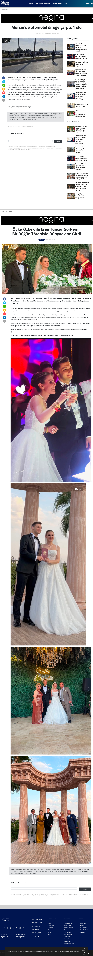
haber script (3, 954)
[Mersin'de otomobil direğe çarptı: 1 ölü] (32, 55)
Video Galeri (38, 923)
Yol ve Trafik (67, 925)
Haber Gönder (20, 939)
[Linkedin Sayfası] (14, 928)
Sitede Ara (83, 923)
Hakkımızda (4, 934)
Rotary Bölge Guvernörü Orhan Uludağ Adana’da (80, 196)
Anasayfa (4, 9)
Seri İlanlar (67, 939)
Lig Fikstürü (67, 932)
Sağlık (60, 4)
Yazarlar (37, 926)
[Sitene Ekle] (24, 928)
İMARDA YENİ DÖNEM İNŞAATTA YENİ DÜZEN (81, 64)
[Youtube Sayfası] (11, 928)
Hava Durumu (68, 923)
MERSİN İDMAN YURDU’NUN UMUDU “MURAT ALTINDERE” (81, 56)
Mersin (31, 4)
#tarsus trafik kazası (27, 126)
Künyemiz (38, 933)
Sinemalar (67, 937)
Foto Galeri (38, 919)
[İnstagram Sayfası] (8, 928)
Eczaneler (66, 930)
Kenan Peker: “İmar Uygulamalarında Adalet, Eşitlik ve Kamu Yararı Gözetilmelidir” (81, 96)
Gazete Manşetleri (69, 943)
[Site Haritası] (21, 928)
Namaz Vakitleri (68, 927)
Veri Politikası (4, 939)
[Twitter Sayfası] (4, 928)
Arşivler (37, 929)
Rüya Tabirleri (84, 930)
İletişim (36, 936)
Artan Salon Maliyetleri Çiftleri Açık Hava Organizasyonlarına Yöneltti (81, 47)
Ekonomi (47, 4)
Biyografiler (83, 927)
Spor (65, 4)
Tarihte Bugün (68, 934)
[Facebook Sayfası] (2, 928)
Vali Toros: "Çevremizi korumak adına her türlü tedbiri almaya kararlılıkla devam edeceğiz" (82, 186)
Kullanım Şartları (20, 934)
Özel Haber (39, 4)
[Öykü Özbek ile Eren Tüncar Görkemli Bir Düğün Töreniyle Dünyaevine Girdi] (47, 269)
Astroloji (82, 932)
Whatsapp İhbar (20, 937)
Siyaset (54, 4)
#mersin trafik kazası (14, 126)
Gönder (58, 141)
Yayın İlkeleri (4, 937)
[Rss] (17, 928)
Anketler (82, 925)
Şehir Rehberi (68, 941)
